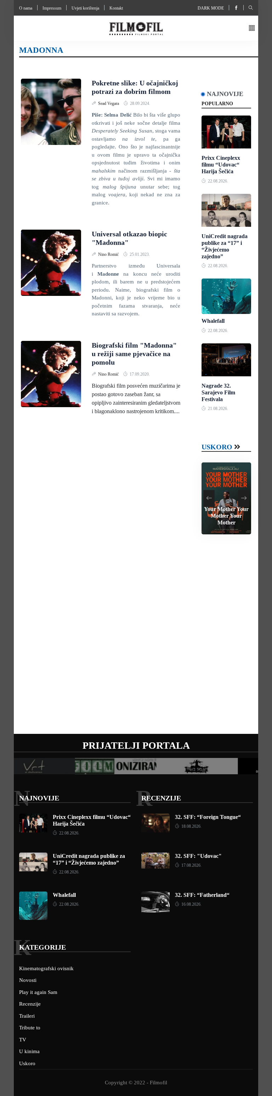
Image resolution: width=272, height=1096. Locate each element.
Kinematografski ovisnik (46, 968)
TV (22, 1039)
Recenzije (161, 798)
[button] (251, 28)
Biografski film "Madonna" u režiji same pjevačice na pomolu (134, 353)
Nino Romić (109, 254)
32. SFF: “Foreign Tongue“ (208, 817)
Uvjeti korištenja (85, 8)
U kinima (29, 1051)
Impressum (51, 8)
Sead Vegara (109, 103)
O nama (25, 8)
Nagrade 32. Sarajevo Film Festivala (218, 392)
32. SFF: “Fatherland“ (202, 895)
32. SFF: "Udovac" (198, 856)
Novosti (27, 980)
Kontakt (116, 8)
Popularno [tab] (217, 103)
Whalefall (213, 321)
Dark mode (211, 8)
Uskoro (217, 447)
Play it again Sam (38, 992)
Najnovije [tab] (225, 93)
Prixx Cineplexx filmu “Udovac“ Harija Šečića (221, 164)
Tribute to (29, 1027)
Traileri (27, 1016)
